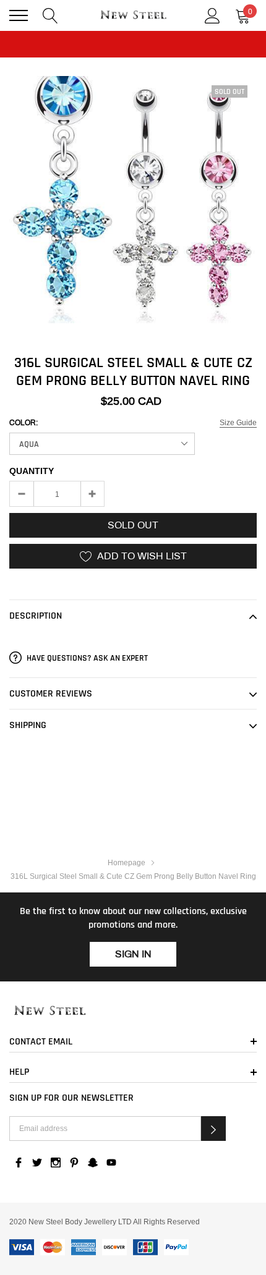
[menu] (18, 15)
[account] (212, 14)
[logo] (133, 15)
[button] (213, 1128)
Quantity (31, 471)
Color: (23, 422)
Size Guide (238, 422)
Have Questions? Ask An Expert (86, 658)
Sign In (133, 954)
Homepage (126, 862)
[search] (50, 14)
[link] (133, 1011)
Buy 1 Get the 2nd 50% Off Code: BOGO (133, 57)
